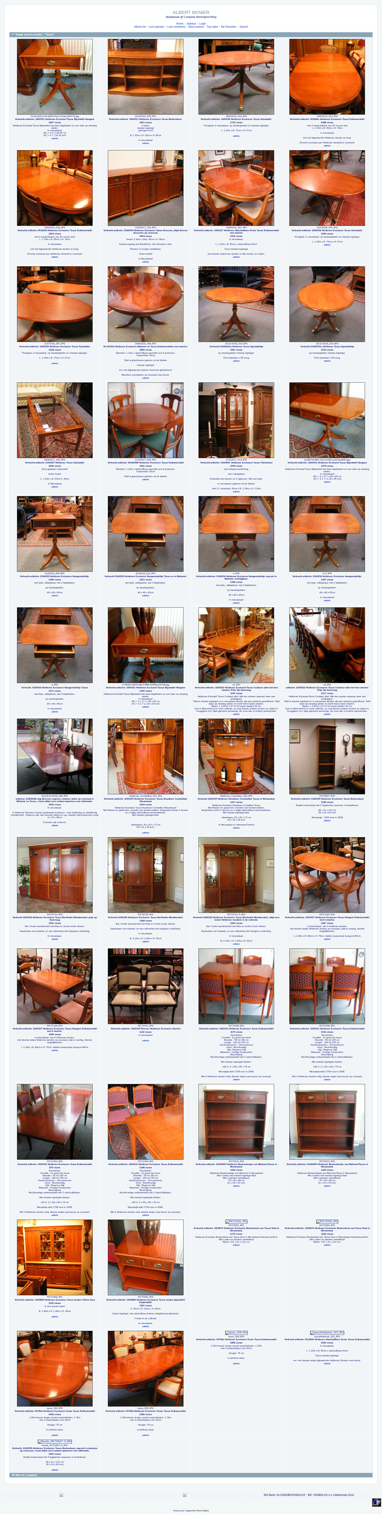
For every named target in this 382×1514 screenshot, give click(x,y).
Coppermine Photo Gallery (197, 1511)
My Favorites (228, 26)
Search (243, 26)
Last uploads (156, 26)
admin (55, 138)
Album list (140, 26)
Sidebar (191, 23)
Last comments (176, 26)
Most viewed (196, 26)
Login (202, 23)
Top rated (212, 26)
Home (179, 23)
